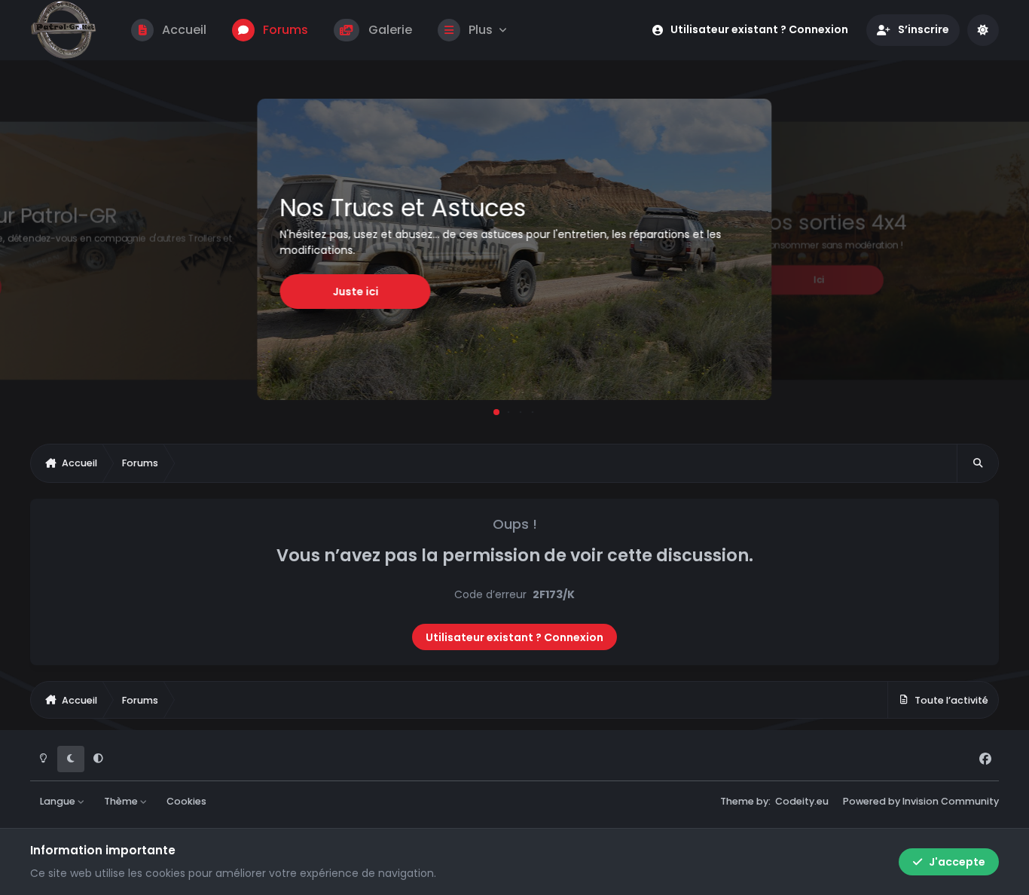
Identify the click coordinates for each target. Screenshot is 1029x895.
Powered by (921, 801)
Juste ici (355, 291)
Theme (737, 801)
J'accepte (957, 861)
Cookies (186, 801)
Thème (122, 801)
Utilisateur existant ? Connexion (514, 637)
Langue (59, 801)
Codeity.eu (802, 801)
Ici (819, 279)
